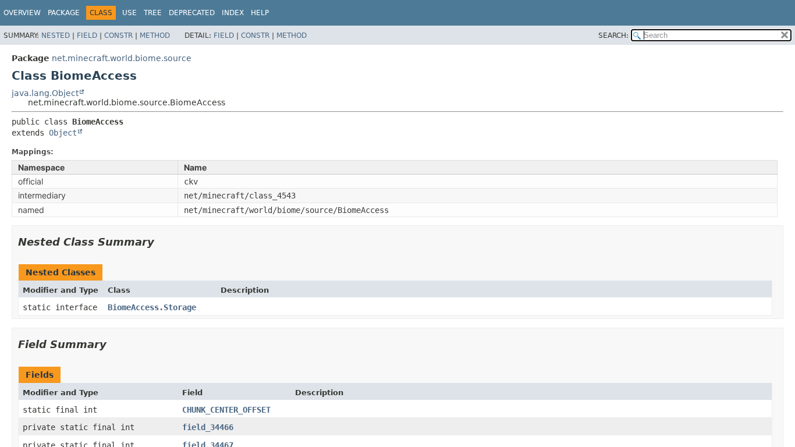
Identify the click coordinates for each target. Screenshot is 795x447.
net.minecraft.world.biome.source (121, 58)
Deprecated (192, 13)
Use (129, 13)
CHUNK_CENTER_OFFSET (226, 409)
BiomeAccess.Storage (152, 307)
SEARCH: (613, 35)
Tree (153, 13)
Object (63, 132)
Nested (55, 35)
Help (260, 13)
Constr (118, 35)
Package (64, 13)
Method (155, 35)
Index (233, 13)
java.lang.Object (45, 93)
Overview (22, 13)
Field (87, 35)
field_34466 (207, 427)
